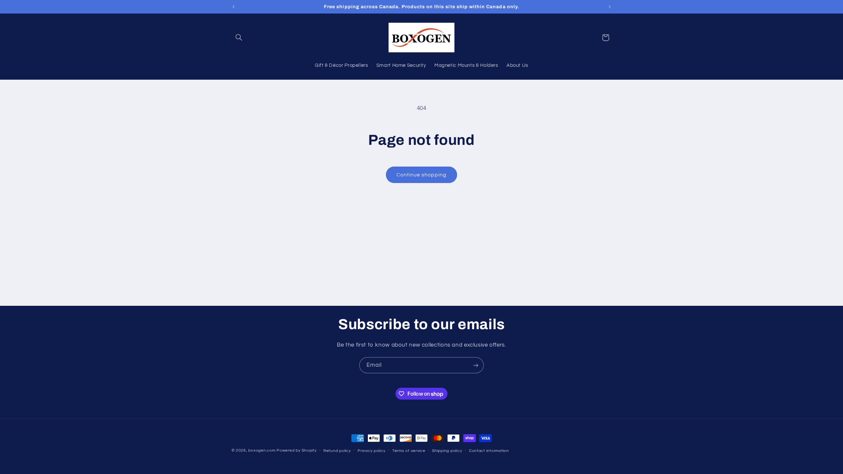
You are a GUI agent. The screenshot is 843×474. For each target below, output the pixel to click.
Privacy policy (371, 451)
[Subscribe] (475, 365)
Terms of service (408, 451)
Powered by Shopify (296, 450)
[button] (239, 37)
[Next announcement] (609, 6)
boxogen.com (261, 450)
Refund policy (337, 451)
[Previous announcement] (233, 6)
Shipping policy (447, 451)
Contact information (489, 451)
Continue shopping (421, 174)
